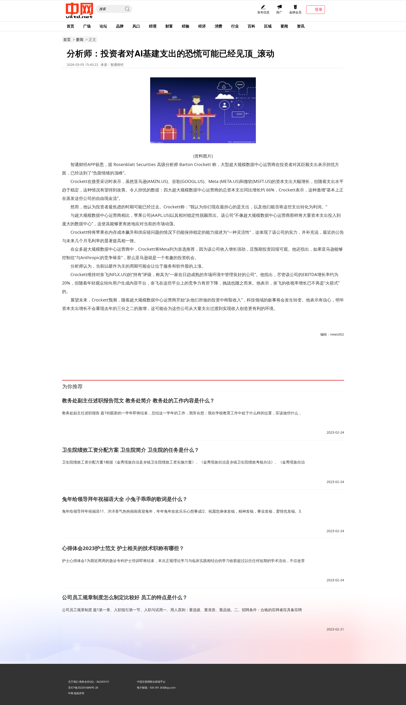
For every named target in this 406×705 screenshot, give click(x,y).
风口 (136, 26)
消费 (218, 26)
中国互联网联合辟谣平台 (151, 681)
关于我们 (73, 681)
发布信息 (263, 12)
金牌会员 (295, 12)
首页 (70, 26)
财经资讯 (91, 358)
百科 (251, 26)
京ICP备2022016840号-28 (83, 687)
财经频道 (79, 358)
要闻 (284, 26)
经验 (185, 26)
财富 (169, 26)
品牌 (120, 26)
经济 (202, 26)
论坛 (103, 26)
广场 (87, 26)
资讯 (300, 26)
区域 (268, 26)
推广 (279, 12)
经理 (152, 26)
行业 (235, 26)
